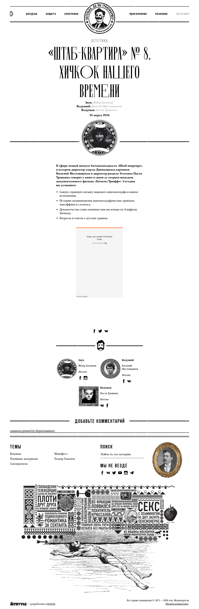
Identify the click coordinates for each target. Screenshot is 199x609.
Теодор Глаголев (64, 459)
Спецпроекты (19, 464)
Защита (51, 13)
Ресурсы (31, 13)
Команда (15, 454)
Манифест (60, 454)
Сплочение (71, 13)
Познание (161, 13)
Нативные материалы (24, 459)
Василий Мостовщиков (130, 367)
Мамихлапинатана (177, 604)
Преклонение (138, 13)
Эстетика (182, 13)
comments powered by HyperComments (32, 430)
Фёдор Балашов (87, 365)
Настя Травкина (109, 393)
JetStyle (51, 604)
